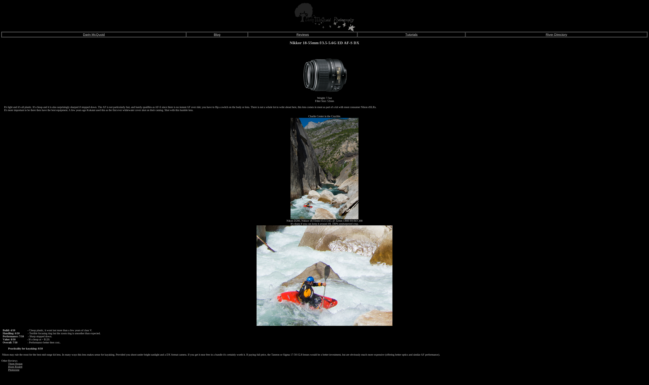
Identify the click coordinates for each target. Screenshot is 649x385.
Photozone (13, 369)
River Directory (556, 34)
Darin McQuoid (94, 34)
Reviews (302, 34)
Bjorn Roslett (15, 366)
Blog (217, 34)
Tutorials (411, 34)
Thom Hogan (15, 363)
